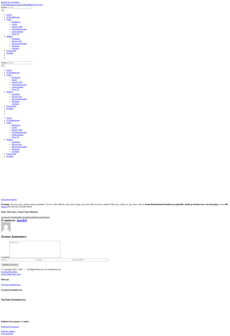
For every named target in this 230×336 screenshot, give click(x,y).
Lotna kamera (17, 31)
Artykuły (15, 48)
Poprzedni (5, 199)
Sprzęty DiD (17, 27)
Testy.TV (16, 34)
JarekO (4, 207)
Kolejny (13, 199)
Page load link (7, 334)
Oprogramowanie (19, 29)
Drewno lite (17, 41)
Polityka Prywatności (10, 327)
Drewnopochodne (19, 43)
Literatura (16, 39)
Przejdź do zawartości (10, 2)
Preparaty (16, 46)
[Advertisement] (115, 178)
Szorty (14, 24)
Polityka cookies (8, 331)
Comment (5, 257)
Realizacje (16, 22)
